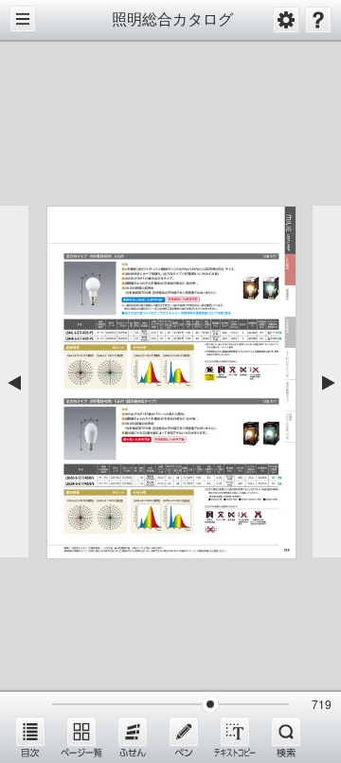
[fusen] (132, 736)
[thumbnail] (81, 736)
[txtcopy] (235, 736)
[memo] (184, 736)
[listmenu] (30, 736)
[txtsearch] (286, 736)
